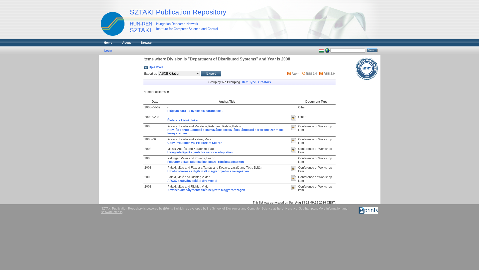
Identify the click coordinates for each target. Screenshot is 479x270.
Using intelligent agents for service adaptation (200, 152)
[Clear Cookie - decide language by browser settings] (327, 50)
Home (108, 42)
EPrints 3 (169, 208)
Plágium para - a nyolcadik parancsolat (195, 111)
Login (108, 50)
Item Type (249, 82)
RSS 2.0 (329, 73)
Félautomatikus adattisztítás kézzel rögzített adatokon (205, 162)
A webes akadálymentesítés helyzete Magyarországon (206, 190)
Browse (146, 42)
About (126, 42)
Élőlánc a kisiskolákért (183, 120)
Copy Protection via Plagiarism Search (194, 143)
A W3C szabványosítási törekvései (192, 181)
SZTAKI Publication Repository (178, 12)
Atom (295, 73)
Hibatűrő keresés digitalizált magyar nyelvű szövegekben (208, 171)
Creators (264, 82)
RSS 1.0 (311, 73)
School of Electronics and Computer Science (242, 208)
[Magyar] (321, 50)
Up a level (156, 67)
